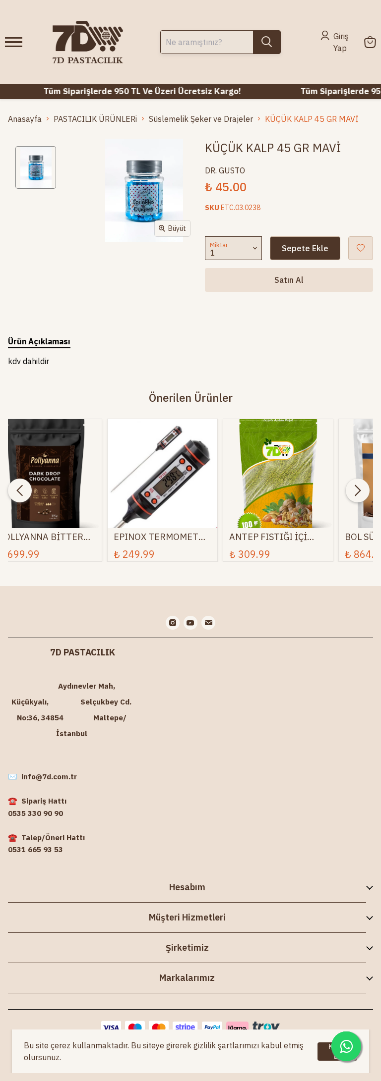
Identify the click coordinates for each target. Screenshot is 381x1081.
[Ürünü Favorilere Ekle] (360, 248)
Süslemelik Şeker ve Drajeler (201, 119)
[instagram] (173, 623)
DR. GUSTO (225, 170)
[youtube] (190, 623)
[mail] (208, 623)
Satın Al (289, 280)
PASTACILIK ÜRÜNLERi (95, 119)
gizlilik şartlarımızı (226, 1045)
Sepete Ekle (305, 248)
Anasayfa (25, 119)
